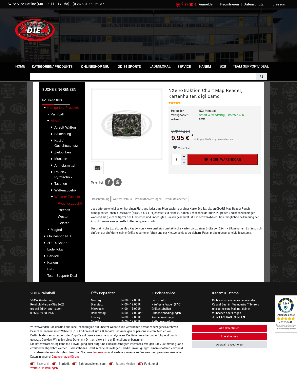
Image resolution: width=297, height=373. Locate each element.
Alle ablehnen (229, 336)
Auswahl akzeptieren (229, 344)
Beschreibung (101, 199)
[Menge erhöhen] (184, 157)
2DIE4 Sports (129, 66)
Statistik (64, 363)
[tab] (101, 199)
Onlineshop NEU (95, 66)
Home (20, 66)
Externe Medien (125, 363)
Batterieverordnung (164, 321)
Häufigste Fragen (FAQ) (166, 304)
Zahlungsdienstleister (92, 363)
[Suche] (261, 76)
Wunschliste (184, 148)
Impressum (100, 352)
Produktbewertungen (148, 199)
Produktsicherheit (176, 199)
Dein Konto (158, 300)
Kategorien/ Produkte (52, 66)
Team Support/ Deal (251, 66)
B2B (223, 66)
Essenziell (43, 363)
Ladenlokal (160, 66)
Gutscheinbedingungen (166, 313)
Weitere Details (122, 199)
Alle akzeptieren (229, 328)
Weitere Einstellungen (44, 368)
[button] (278, 66)
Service (184, 66)
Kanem (205, 66)
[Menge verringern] (184, 162)
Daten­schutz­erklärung (66, 356)
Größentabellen (161, 308)
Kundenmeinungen (163, 317)
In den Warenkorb (224, 159)
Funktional (151, 363)
